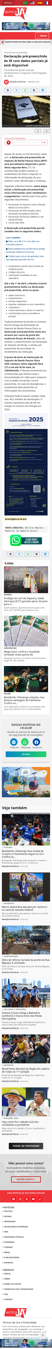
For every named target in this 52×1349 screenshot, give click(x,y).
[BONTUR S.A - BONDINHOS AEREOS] (26, 782)
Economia (9, 1242)
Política (8, 1211)
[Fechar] (43, 1335)
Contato (8, 1299)
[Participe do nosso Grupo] (26, 541)
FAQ (6, 1294)
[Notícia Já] (26, 13)
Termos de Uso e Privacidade (18, 1289)
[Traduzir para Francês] (47, 3)
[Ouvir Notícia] (9, 143)
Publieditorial (12, 1257)
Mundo (8, 1216)
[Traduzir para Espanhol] (40, 3)
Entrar (9, 2)
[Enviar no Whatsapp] (25, 90)
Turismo (8, 1247)
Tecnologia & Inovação (16, 1226)
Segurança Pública (14, 1237)
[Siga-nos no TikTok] (40, 1199)
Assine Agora (25, 1179)
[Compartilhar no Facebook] (8, 90)
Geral (7, 1252)
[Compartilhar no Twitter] (16, 90)
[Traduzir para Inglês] (32, 3)
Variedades (10, 1221)
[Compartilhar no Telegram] (34, 90)
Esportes (8, 1262)
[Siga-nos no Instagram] (20, 1199)
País (6, 1231)
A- (38, 131)
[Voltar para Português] (25, 3)
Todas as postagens (26, 1145)
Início (7, 1273)
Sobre (7, 1279)
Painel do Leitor (12, 1284)
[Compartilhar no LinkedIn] (42, 90)
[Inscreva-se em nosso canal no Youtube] (33, 1199)
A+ (47, 131)
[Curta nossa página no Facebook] (13, 1199)
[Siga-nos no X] (26, 1199)
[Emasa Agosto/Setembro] (26, 26)
